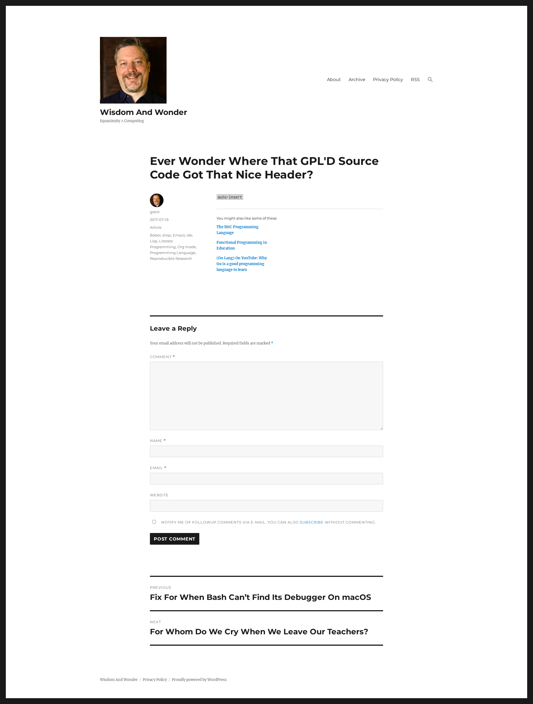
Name (158, 440)
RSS (415, 79)
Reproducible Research (171, 258)
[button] (430, 80)
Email (158, 468)
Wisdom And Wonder (143, 112)
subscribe (312, 522)
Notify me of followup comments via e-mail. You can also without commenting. (268, 522)
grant (155, 212)
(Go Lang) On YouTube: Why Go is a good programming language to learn (242, 264)
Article (156, 227)
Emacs (179, 235)
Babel (155, 235)
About (334, 79)
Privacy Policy (388, 79)
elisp (166, 235)
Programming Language (172, 252)
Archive (357, 79)
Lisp (153, 241)
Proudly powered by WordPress (199, 679)
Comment (162, 356)
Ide (189, 235)
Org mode (186, 247)
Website (159, 495)
